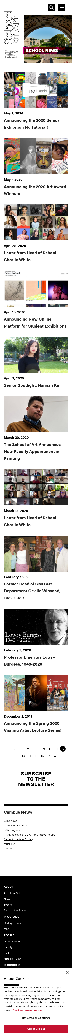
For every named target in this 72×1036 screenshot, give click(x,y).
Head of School (13, 941)
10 (50, 749)
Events (8, 904)
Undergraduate (13, 923)
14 (29, 756)
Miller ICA (9, 844)
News (7, 899)
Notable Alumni (13, 958)
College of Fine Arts (15, 825)
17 (48, 756)
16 (42, 756)
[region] (36, 1001)
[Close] (67, 972)
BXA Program (12, 830)
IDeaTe (8, 848)
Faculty (8, 947)
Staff (6, 953)
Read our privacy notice (27, 1010)
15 (36, 756)
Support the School (15, 910)
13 (23, 756)
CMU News (10, 821)
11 (56, 749)
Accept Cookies (36, 1028)
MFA (6, 929)
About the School (14, 893)
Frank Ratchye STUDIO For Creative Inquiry (29, 834)
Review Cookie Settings (36, 1018)
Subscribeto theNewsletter (36, 778)
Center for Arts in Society (18, 839)
